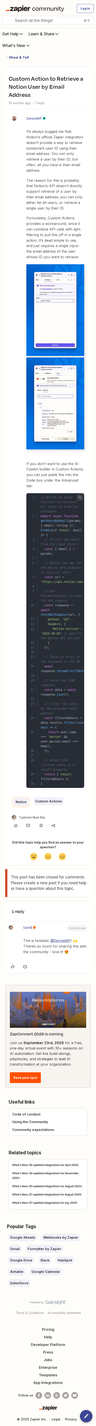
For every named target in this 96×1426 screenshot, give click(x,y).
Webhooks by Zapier (60, 1237)
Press (48, 1352)
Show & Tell (19, 57)
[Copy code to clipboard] (80, 497)
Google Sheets (22, 1237)
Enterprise (48, 1367)
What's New (13, 45)
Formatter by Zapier (44, 1249)
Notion (21, 802)
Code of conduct (26, 1114)
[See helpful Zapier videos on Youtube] (74, 1395)
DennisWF (34, 118)
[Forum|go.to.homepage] (36, 8)
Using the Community (30, 1122)
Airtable (16, 1271)
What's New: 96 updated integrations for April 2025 (45, 1165)
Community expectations (33, 1130)
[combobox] (48, 20)
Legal (56, 1419)
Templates (48, 1375)
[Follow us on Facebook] (38, 1395)
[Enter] (7, 20)
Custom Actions (48, 801)
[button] (85, 8)
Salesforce (19, 1283)
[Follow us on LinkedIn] (47, 1395)
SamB (27, 927)
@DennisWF (60, 940)
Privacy (71, 1419)
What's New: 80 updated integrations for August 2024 (47, 1186)
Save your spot (25, 1077)
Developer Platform (48, 1344)
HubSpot (65, 1260)
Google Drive (21, 1260)
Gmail (15, 1249)
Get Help (10, 34)
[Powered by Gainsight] (48, 1303)
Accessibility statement (64, 1313)
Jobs (48, 1360)
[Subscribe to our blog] (56, 1395)
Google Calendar (45, 1271)
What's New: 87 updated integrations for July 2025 (44, 1203)
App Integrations (48, 1382)
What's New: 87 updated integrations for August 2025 (46, 1194)
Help (48, 1337)
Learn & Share (41, 34)
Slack (45, 1260)
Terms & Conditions (29, 1313)
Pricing (48, 1329)
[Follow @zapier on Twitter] (65, 1395)
